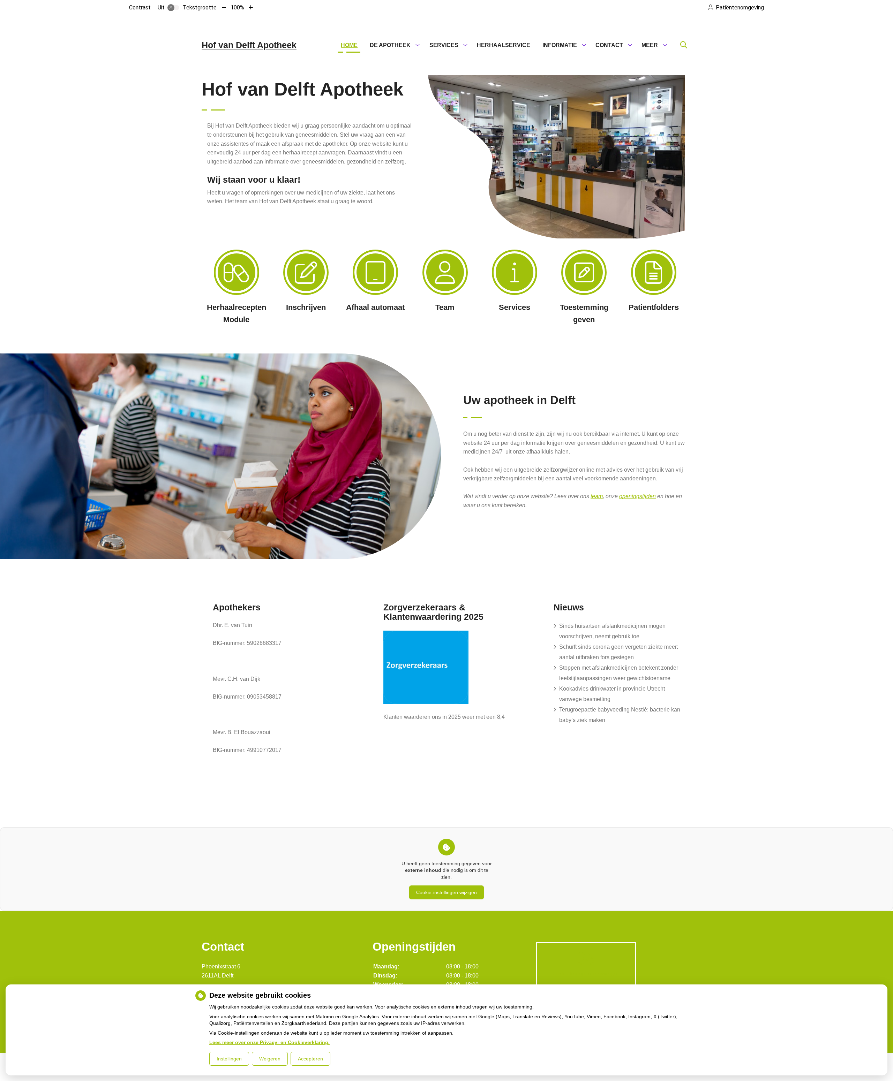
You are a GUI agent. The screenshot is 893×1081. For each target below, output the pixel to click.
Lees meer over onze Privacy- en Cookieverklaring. (269, 1042)
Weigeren (269, 1058)
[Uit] (173, 7)
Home (349, 45)
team (597, 496)
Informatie (559, 45)
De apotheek (390, 45)
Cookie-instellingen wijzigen (446, 892)
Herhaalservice (503, 45)
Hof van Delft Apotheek (249, 45)
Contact (609, 45)
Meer (649, 45)
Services (443, 45)
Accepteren (310, 1058)
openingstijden (637, 496)
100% (237, 7)
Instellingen (229, 1058)
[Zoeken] (683, 45)
